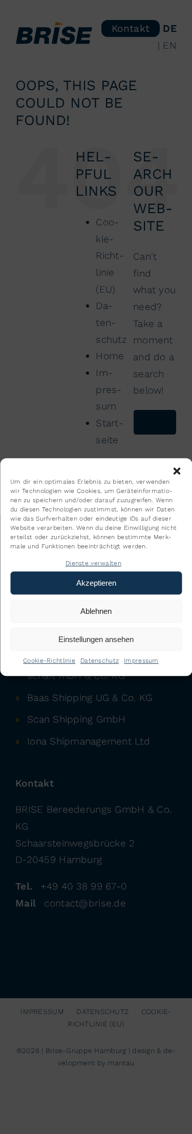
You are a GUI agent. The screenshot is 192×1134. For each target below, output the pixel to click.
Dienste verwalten (93, 563)
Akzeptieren (96, 583)
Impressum (141, 661)
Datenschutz (99, 661)
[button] (177, 471)
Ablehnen (96, 611)
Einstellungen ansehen (96, 639)
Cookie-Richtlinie (49, 661)
